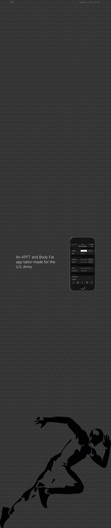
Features (90, 2)
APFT (12, 2)
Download (83, 2)
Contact (97, 2)
